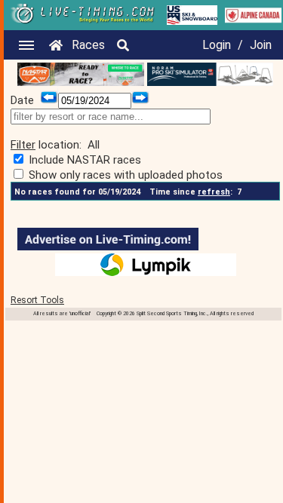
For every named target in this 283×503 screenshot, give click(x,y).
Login (216, 45)
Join (261, 45)
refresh (214, 192)
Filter (23, 145)
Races (88, 45)
